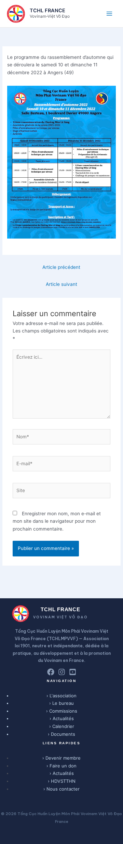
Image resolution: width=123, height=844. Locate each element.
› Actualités (62, 718)
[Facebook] (50, 672)
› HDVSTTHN (62, 781)
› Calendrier (61, 726)
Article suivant (61, 284)
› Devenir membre (61, 758)
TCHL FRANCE (47, 10)
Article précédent (61, 267)
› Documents (61, 734)
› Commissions (61, 711)
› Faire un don (61, 765)
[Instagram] (61, 672)
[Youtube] (72, 672)
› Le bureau (61, 703)
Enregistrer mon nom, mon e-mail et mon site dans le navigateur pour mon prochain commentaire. (57, 521)
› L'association (61, 695)
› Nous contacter (61, 789)
